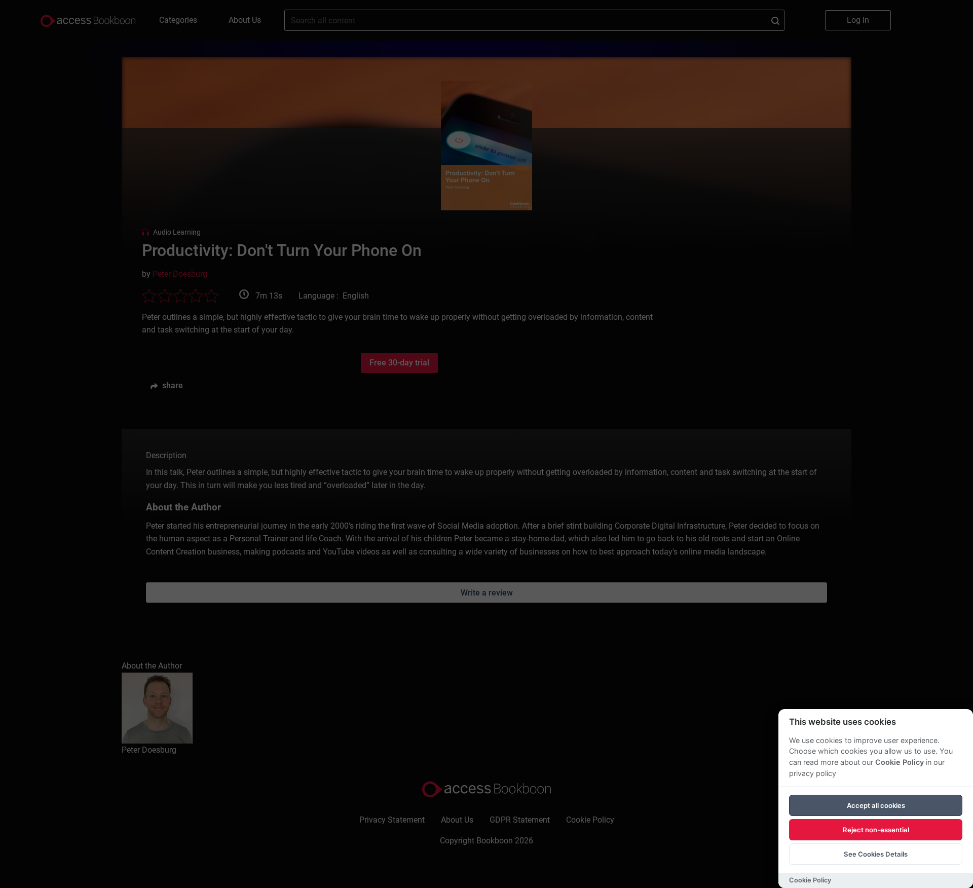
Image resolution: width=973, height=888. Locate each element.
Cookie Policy (899, 762)
